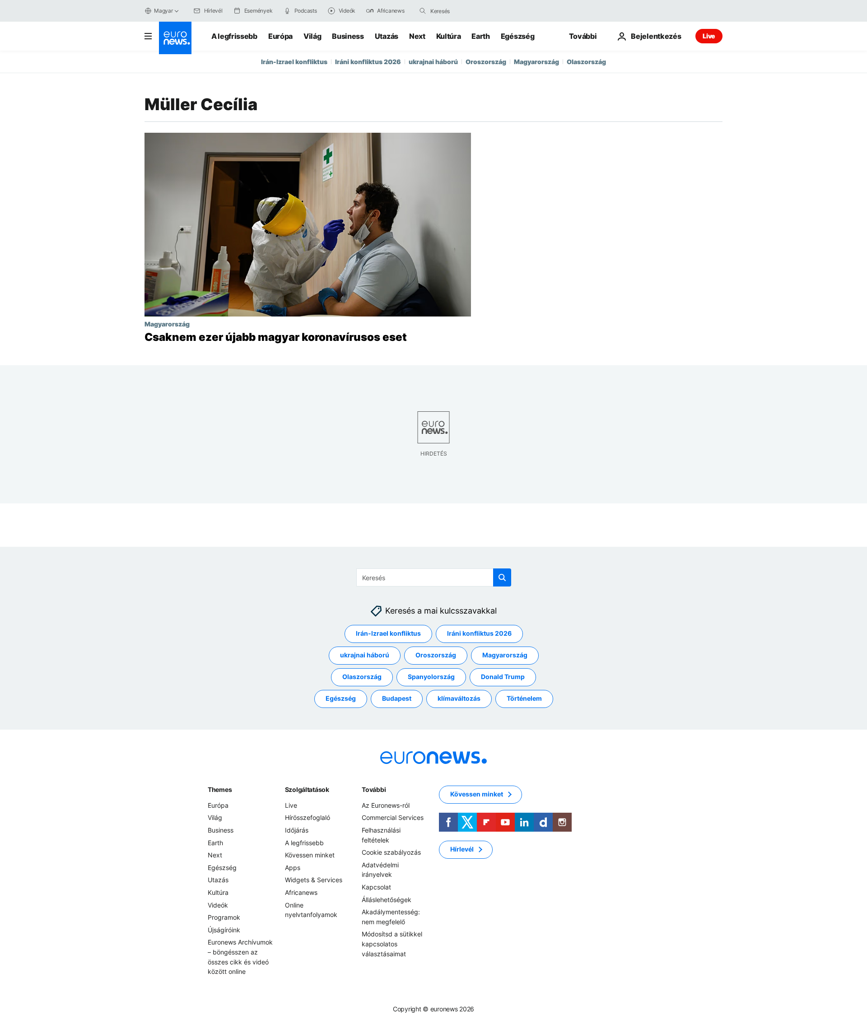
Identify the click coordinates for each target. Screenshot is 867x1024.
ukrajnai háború (433, 61)
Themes (220, 789)
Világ (312, 36)
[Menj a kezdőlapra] (175, 38)
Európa (280, 36)
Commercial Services (393, 818)
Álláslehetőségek (386, 899)
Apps (292, 867)
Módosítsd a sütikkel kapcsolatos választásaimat (392, 944)
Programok (224, 918)
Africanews (301, 892)
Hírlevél (462, 849)
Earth (480, 36)
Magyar (163, 10)
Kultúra (448, 36)
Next (417, 36)
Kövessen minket (310, 855)
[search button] (422, 11)
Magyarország (536, 61)
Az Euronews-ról (386, 805)
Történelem (524, 699)
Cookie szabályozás (391, 852)
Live (709, 36)
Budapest (396, 699)
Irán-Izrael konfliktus (294, 61)
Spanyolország (431, 677)
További (374, 789)
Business (348, 36)
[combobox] (468, 11)
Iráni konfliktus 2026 (368, 61)
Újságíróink (224, 930)
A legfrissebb (234, 36)
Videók (218, 905)
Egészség (517, 36)
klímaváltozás (459, 699)
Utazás (386, 36)
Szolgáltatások (307, 789)
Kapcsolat (376, 887)
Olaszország (586, 61)
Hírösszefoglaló (307, 818)
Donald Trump (503, 677)
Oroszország (486, 61)
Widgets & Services (313, 880)
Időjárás (296, 830)
